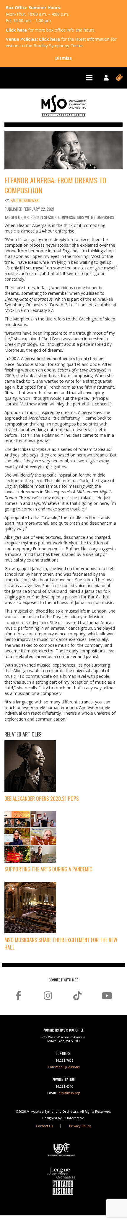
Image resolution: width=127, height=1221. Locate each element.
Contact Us (44, 1126)
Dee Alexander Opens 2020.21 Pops (41, 798)
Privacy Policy (80, 1126)
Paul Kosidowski (24, 200)
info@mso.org (69, 1093)
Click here (16, 30)
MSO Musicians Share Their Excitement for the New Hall (60, 943)
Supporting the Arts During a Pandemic (48, 869)
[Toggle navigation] (89, 78)
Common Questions (63, 1067)
